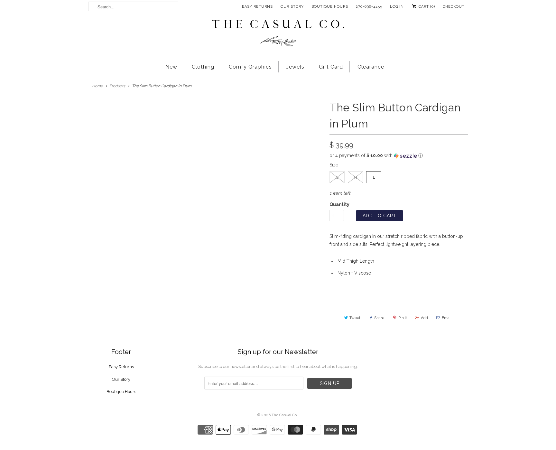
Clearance (370, 67)
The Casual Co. (285, 415)
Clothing (203, 67)
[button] (398, 156)
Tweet (354, 317)
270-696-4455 (369, 7)
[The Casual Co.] (278, 34)
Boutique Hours (329, 7)
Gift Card (331, 67)
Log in (397, 7)
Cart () (426, 7)
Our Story (292, 7)
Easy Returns (257, 7)
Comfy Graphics (250, 67)
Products (117, 86)
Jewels (295, 67)
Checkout (454, 7)
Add (424, 317)
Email (446, 317)
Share (379, 317)
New (171, 67)
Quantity (339, 204)
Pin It (402, 317)
